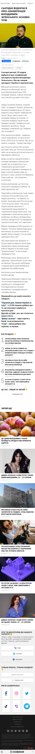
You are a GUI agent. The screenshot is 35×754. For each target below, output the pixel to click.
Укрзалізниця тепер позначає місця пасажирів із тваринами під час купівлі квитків (19, 341)
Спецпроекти (18, 724)
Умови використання (17, 717)
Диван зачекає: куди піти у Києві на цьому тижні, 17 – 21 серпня (17, 621)
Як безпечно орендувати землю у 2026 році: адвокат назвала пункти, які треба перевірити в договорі (19, 372)
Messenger (19, 659)
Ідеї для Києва (5, 3)
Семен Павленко (9, 65)
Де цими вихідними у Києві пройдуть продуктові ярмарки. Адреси (16, 440)
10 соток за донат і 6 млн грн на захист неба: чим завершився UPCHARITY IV (17, 382)
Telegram (19, 654)
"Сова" (4, 324)
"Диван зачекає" (8, 318)
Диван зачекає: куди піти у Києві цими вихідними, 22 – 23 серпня (17, 476)
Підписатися (19, 680)
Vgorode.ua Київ (8, 313)
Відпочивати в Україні (19, 3)
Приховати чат (17, 394)
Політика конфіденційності (17, 726)
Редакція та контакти (17, 719)
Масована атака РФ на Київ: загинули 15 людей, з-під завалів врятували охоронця (18, 362)
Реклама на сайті (18, 721)
